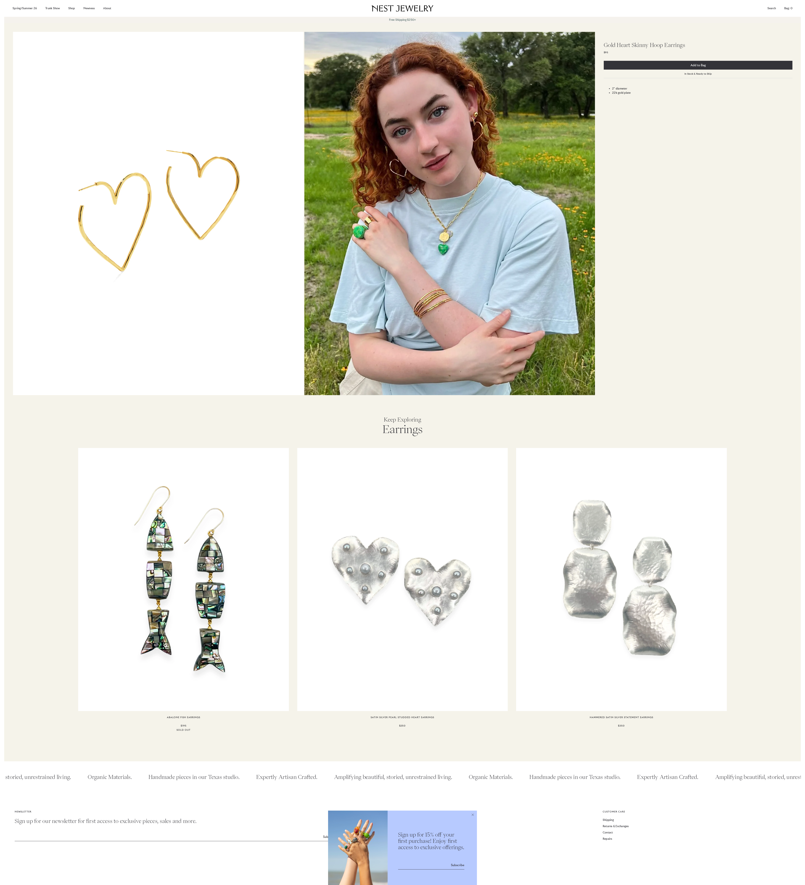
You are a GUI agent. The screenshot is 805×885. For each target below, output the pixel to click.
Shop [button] (71, 8)
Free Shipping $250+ (402, 20)
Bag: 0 (788, 8)
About (107, 8)
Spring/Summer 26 (25, 8)
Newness (89, 8)
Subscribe (457, 865)
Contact (608, 832)
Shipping (608, 820)
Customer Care (614, 811)
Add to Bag (698, 65)
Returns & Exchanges (616, 826)
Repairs (607, 839)
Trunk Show (52, 8)
